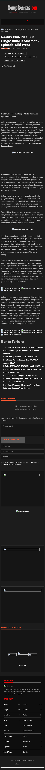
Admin (25, 48)
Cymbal (6, 731)
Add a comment (8, 399)
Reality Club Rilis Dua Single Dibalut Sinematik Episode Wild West (20, 41)
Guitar (6, 720)
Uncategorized (28, 731)
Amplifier (7, 715)
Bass (5, 725)
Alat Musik (26, 741)
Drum (25, 736)
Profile (25, 709)
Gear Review (27, 725)
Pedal (25, 715)
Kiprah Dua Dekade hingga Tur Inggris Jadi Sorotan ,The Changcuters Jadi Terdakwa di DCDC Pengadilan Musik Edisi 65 (23, 379)
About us (18, 764)
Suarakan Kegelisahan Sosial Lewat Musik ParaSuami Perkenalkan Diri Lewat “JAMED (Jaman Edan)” (20, 360)
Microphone (8, 736)
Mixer (25, 746)
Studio (25, 752)
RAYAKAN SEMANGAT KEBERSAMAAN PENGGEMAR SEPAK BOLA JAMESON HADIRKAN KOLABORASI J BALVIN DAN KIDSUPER (23, 369)
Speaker (6, 741)
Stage (6, 709)
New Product (27, 720)
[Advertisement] (22, 90)
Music (3, 48)
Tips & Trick (8, 752)
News (8, 48)
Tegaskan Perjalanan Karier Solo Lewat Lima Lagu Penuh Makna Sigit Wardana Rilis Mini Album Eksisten (23, 350)
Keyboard (7, 746)
